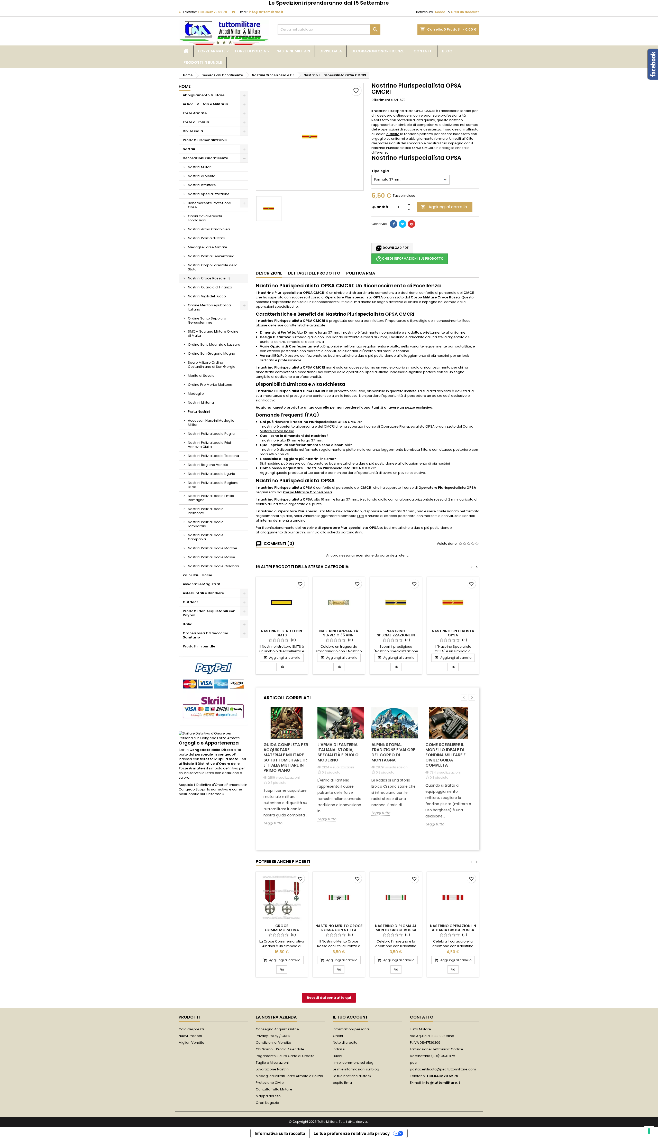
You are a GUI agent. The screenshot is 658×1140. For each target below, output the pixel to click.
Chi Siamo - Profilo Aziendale (280, 1049)
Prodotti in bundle (203, 62)
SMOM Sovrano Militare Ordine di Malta (213, 333)
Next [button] (472, 697)
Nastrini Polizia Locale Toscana (213, 455)
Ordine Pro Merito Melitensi (210, 384)
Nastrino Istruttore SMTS (282, 633)
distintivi (392, 133)
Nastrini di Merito (201, 176)
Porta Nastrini (199, 411)
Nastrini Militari (200, 167)
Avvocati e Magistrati (202, 584)
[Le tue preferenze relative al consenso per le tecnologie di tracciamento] (649, 1131)
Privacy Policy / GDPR (273, 1035)
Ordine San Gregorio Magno (211, 353)
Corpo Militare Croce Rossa (435, 297)
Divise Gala (330, 51)
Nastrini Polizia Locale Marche (212, 548)
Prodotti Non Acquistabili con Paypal (209, 613)
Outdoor (190, 602)
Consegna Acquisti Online (277, 1029)
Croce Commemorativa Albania (282, 930)
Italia (188, 624)
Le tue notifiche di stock (352, 1075)
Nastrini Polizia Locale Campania (206, 537)
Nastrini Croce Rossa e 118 (209, 278)
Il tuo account (350, 1017)
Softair (189, 149)
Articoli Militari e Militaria (205, 104)
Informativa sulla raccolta (280, 1133)
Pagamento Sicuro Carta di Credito (285, 1055)
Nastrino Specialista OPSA (453, 633)
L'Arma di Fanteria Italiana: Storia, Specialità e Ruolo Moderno (338, 752)
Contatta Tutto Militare (274, 1089)
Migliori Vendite (191, 1042)
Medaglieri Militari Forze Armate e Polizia (289, 1075)
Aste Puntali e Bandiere (203, 593)
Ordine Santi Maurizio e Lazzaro (214, 344)
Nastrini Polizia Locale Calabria (213, 566)
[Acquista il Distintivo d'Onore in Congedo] (213, 735)
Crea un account (465, 12)
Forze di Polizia (250, 51)
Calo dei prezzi (191, 1029)
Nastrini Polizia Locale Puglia (211, 433)
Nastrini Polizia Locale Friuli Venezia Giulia (210, 444)
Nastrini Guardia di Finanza (210, 287)
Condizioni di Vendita (273, 1042)
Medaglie (196, 393)
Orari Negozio (267, 1102)
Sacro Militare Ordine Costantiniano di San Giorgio (211, 364)
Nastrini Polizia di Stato (206, 238)
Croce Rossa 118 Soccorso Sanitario (205, 635)
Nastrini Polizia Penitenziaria (211, 256)
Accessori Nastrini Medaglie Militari (211, 422)
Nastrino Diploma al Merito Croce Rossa (396, 927)
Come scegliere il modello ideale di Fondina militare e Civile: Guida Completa (445, 755)
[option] (287, 770)
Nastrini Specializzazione (209, 194)
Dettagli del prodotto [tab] (314, 273)
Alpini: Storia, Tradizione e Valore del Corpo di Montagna (393, 752)
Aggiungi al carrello (444, 207)
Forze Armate (211, 51)
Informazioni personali (351, 1029)
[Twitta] (402, 224)
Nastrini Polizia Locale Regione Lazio (213, 484)
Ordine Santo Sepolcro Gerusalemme (207, 320)
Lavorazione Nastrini (272, 1069)
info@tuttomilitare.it (266, 12)
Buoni (337, 1055)
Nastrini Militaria (201, 402)
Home (184, 86)
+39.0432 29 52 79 (212, 12)
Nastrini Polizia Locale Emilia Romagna (211, 497)
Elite (467, 346)
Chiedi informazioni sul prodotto (409, 259)
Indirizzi (339, 1049)
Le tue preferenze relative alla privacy (352, 1133)
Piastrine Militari (293, 51)
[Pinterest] (411, 224)
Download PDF (392, 248)
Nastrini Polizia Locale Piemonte (206, 510)
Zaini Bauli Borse (197, 575)
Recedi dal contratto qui (329, 997)
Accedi (440, 12)
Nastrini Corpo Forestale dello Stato (212, 267)
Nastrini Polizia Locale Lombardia (206, 524)
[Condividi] (393, 224)
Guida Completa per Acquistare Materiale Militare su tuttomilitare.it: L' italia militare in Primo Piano (285, 757)
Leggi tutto (272, 823)
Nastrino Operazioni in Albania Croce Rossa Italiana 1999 (453, 930)
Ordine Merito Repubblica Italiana (209, 307)
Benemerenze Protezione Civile (209, 205)
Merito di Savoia (201, 375)
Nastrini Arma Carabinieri (209, 229)
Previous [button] (464, 697)
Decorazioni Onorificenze (377, 51)
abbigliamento (421, 138)
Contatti (423, 51)
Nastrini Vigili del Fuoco (207, 296)
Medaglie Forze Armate (207, 247)
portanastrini (351, 532)
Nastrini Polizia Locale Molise (211, 557)
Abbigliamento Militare (203, 95)
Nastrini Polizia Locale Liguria (211, 473)
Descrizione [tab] (269, 273)
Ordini (338, 1035)
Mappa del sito (268, 1096)
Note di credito (345, 1042)
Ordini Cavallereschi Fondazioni (205, 218)
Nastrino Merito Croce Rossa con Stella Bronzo (338, 930)
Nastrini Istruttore (202, 185)
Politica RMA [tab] (360, 273)
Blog (447, 51)
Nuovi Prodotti (190, 1035)
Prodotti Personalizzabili (205, 140)
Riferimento (382, 100)
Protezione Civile (270, 1082)
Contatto (421, 1017)
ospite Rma (342, 1082)
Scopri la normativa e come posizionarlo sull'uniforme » (210, 791)
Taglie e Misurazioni (272, 1062)
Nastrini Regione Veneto (208, 464)
